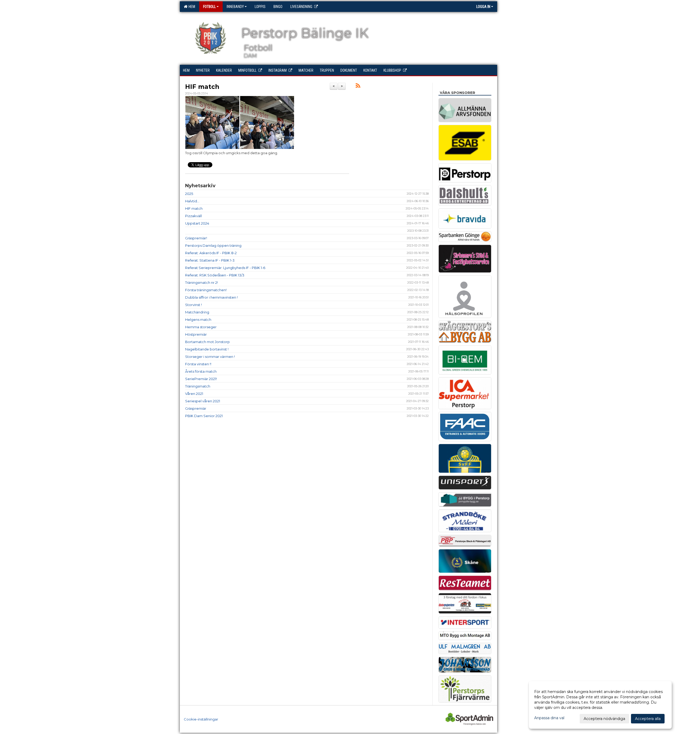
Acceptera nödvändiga (604, 718)
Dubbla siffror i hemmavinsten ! (211, 297)
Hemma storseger (201, 327)
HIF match (202, 86)
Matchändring (197, 312)
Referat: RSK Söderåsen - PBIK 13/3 (214, 275)
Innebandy (235, 6)
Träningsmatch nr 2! (201, 282)
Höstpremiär (196, 334)
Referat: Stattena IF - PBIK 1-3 (210, 260)
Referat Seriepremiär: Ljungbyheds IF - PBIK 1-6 (225, 268)
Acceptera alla (648, 718)
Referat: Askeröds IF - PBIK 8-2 (211, 253)
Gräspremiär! (196, 238)
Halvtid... (192, 201)
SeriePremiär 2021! (201, 379)
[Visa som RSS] (358, 86)
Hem (191, 6)
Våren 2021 (194, 393)
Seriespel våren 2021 (202, 401)
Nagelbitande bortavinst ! (206, 349)
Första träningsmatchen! (206, 290)
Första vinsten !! (198, 364)
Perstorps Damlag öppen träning (213, 245)
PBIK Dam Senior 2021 (204, 416)
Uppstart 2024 (197, 223)
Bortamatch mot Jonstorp (207, 342)
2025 (189, 194)
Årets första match (201, 371)
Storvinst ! (193, 305)
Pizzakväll (193, 216)
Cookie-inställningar (201, 719)
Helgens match (198, 319)
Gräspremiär (195, 408)
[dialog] (600, 705)
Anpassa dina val (549, 717)
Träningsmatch (197, 386)
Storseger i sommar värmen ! (210, 356)
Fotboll (209, 6)
